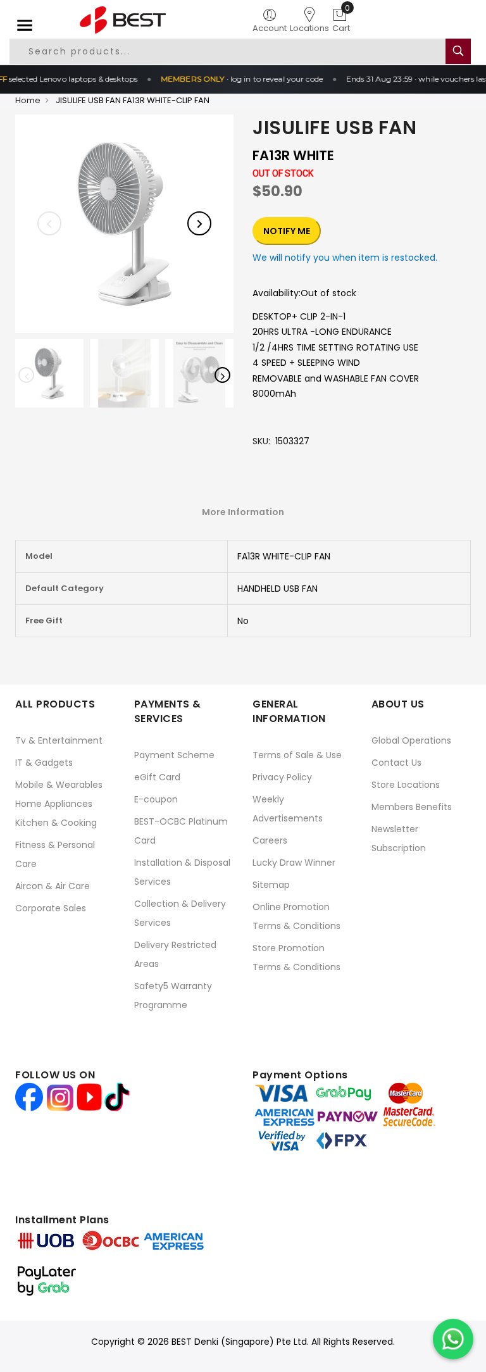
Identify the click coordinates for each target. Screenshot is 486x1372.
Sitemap (271, 884)
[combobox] (228, 51)
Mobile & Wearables (59, 784)
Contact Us (396, 762)
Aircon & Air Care (52, 886)
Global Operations (411, 740)
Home (27, 100)
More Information (243, 512)
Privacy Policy (282, 777)
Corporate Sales (50, 908)
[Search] (458, 51)
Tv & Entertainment (59, 740)
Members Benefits (411, 807)
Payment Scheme (174, 755)
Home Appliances (53, 803)
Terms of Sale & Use (297, 755)
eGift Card (157, 777)
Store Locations (405, 784)
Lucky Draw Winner (293, 862)
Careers (269, 840)
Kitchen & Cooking (56, 822)
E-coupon (156, 799)
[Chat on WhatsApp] (453, 1339)
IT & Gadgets (44, 762)
